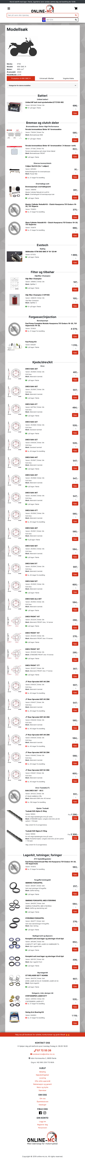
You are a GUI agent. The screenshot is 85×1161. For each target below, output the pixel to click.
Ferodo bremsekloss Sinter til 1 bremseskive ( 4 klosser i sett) (50, 146)
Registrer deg (42, 1125)
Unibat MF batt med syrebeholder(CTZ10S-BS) (44, 102)
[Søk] (76, 15)
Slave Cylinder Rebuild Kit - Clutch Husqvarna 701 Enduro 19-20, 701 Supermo (51, 223)
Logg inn (42, 1121)
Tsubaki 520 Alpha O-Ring (36, 811)
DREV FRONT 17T (32, 665)
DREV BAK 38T (31, 369)
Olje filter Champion (33, 279)
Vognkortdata (68, 78)
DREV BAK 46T (31, 493)
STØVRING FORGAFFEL (34, 918)
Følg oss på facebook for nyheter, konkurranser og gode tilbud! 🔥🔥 (42, 1035)
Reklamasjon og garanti (42, 1084)
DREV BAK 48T (31, 528)
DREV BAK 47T (31, 510)
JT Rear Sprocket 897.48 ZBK (37, 717)
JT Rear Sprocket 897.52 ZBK (37, 770)
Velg (75, 818)
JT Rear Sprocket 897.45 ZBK (37, 699)
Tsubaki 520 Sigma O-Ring (36, 831)
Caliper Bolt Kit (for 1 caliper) (37, 166)
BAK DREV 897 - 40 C (34, 791)
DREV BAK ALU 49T (33, 599)
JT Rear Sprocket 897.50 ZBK (37, 752)
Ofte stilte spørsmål (42, 1081)
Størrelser (42, 1090)
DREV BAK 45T (31, 475)
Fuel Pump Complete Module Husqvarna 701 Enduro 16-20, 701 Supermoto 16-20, (51, 324)
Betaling (42, 1072)
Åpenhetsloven (42, 1102)
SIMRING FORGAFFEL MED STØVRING (40, 900)
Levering (42, 1078)
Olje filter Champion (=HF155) (37, 295)
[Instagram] (44, 1113)
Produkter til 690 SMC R (20, 78)
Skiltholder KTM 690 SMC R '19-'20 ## (40, 252)
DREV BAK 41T (31, 404)
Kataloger (42, 1105)
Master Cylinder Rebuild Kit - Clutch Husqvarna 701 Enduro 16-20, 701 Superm (51, 205)
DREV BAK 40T (31, 386)
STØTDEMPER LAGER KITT (36, 996)
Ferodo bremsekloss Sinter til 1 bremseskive (43, 129)
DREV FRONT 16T (32, 649)
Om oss (43, 1098)
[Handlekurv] (75, 8)
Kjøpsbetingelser (42, 1075)
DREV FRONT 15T (32, 633)
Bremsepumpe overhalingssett (38, 187)
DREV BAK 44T (31, 457)
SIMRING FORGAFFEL (34, 883)
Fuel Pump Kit (30, 342)
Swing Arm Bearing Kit (34, 1012)
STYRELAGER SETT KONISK (36, 975)
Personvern (42, 1128)
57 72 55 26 (43, 1050)
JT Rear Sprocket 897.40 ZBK (37, 682)
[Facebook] (40, 1113)
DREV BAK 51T (31, 563)
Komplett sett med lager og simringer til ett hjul (44, 939)
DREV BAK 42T (31, 422)
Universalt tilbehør (46, 78)
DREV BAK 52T (31, 581)
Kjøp (75, 113)
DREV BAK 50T (31, 546)
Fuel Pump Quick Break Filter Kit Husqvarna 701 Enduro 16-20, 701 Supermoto (50, 863)
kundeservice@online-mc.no (43, 1054)
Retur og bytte (42, 1087)
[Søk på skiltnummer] (76, 20)
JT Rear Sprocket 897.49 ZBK (37, 735)
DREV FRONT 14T (32, 616)
